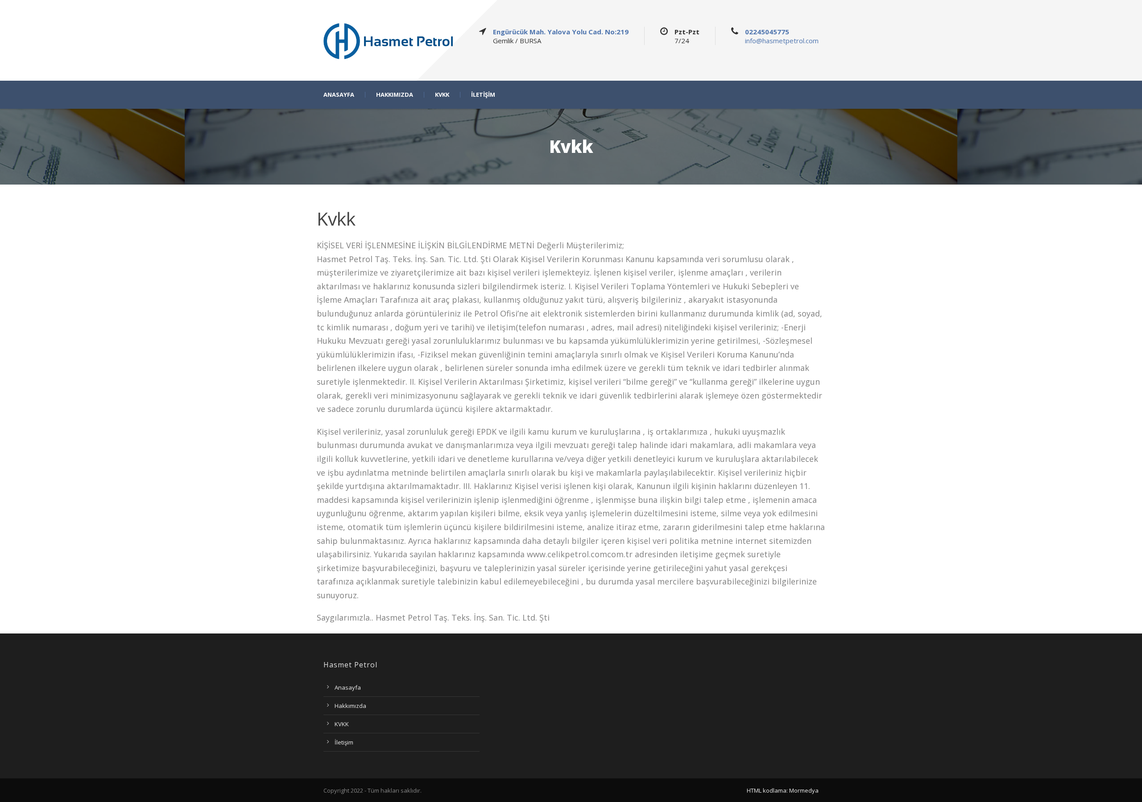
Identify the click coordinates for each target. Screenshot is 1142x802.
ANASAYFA (338, 95)
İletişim (344, 742)
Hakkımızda (350, 706)
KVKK (442, 95)
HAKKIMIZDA (394, 95)
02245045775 (767, 31)
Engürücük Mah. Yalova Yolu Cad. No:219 (561, 31)
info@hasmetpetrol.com (782, 40)
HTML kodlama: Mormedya (783, 790)
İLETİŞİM (483, 95)
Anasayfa (348, 687)
